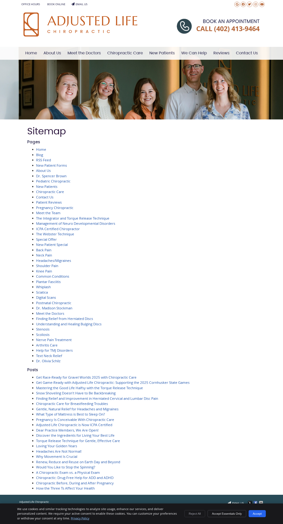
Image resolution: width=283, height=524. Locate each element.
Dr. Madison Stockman (54, 308)
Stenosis (43, 329)
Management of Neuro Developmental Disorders (75, 223)
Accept (257, 513)
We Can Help (194, 53)
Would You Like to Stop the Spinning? (65, 467)
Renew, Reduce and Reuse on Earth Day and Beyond (78, 462)
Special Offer (46, 239)
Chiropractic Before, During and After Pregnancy (75, 483)
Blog (39, 154)
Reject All (195, 513)
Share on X (250, 503)
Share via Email (261, 503)
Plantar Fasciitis (48, 281)
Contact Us (247, 53)
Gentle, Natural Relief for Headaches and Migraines (77, 409)
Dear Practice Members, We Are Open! (67, 430)
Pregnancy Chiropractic (54, 207)
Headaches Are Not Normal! (59, 451)
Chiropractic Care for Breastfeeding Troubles (72, 403)
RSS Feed (43, 160)
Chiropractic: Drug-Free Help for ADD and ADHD (75, 477)
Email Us (81, 4)
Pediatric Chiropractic (53, 181)
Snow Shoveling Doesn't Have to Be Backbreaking (76, 393)
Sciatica (42, 292)
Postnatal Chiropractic (53, 302)
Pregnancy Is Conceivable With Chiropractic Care (75, 419)
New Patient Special (52, 244)
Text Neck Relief (49, 355)
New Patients (162, 53)
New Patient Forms (51, 165)
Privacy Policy (80, 518)
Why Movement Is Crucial (56, 456)
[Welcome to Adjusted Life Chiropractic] (80, 35)
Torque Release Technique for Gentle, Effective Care (78, 440)
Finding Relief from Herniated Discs (64, 318)
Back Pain (43, 250)
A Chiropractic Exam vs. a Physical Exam (68, 472)
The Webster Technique (55, 234)
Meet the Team (48, 212)
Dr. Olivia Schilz (48, 361)
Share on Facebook (256, 503)
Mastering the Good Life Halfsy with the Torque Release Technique (89, 387)
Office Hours (30, 4)
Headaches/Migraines (53, 260)
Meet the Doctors (84, 53)
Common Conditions (52, 276)
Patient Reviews (49, 202)
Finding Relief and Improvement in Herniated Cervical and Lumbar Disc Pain (97, 398)
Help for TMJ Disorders (54, 350)
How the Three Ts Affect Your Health (65, 488)
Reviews (221, 53)
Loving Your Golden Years (56, 446)
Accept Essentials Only (227, 513)
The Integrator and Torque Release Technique (72, 218)
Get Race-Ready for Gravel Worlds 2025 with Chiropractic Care (86, 377)
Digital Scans (46, 297)
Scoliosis (43, 334)
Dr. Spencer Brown (51, 176)
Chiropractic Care (125, 53)
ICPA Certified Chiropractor (58, 228)
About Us (52, 53)
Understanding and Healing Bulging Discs (69, 324)
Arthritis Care (47, 345)
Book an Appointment (231, 21)
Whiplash (43, 286)
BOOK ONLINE (56, 4)
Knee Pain (44, 271)
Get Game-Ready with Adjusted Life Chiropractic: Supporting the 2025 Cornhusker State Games (113, 382)
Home (31, 53)
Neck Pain (44, 255)
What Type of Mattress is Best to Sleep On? (70, 414)
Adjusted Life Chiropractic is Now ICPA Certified (74, 424)
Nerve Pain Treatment (54, 339)
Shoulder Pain (47, 265)
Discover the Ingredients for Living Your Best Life (75, 435)
